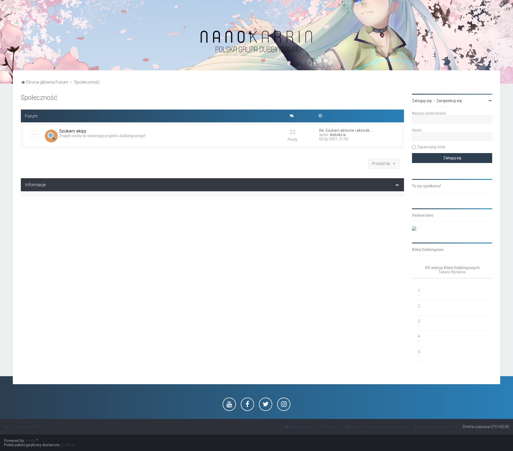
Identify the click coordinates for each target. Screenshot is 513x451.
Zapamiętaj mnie (431, 147)
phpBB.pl (67, 445)
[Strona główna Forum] (256, 42)
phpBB (30, 440)
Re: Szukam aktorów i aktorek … (346, 130)
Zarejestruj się (449, 101)
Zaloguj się (422, 101)
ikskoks (336, 135)
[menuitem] (35, 8)
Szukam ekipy (72, 131)
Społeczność (39, 98)
